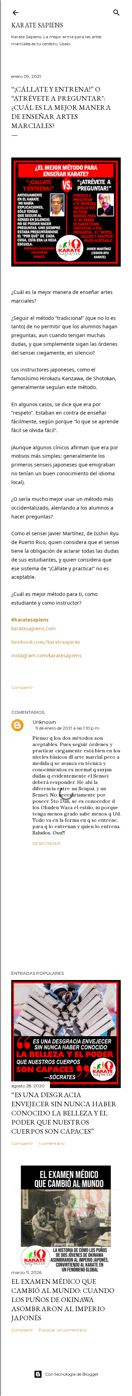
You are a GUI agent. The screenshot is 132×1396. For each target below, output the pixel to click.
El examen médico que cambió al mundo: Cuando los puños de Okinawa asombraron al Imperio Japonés (62, 1299)
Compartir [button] (22, 687)
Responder (46, 843)
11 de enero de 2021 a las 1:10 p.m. (67, 728)
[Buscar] (116, 11)
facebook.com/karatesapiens (45, 642)
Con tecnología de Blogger (72, 1374)
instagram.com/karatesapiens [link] (46, 655)
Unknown (44, 722)
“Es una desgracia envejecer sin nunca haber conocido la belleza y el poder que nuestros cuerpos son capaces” (64, 1113)
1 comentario (51, 1143)
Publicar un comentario (62, 1330)
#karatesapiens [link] (30, 619)
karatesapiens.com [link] (33, 628)
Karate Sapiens (37, 25)
